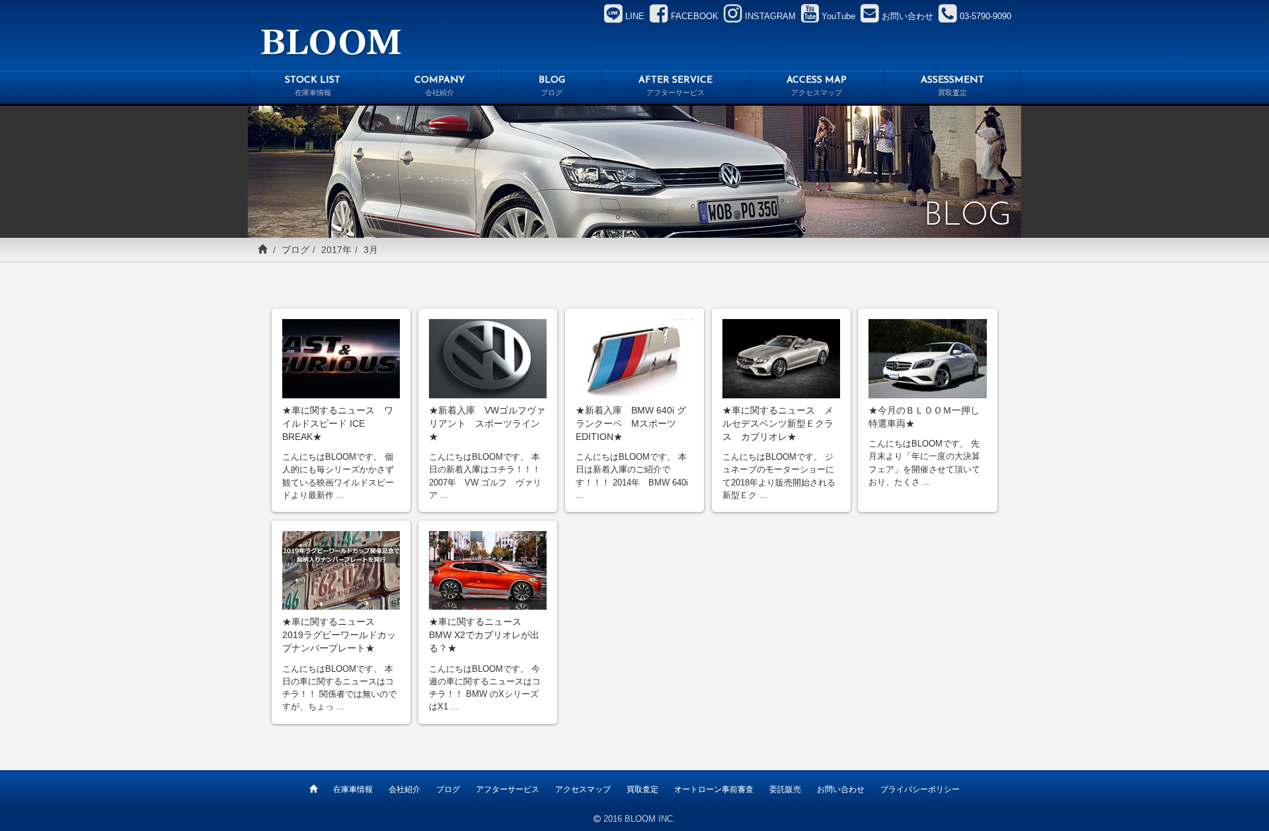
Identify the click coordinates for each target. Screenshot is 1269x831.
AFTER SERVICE (675, 86)
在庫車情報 (353, 789)
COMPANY (439, 86)
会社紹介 (404, 789)
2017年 (336, 249)
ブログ (295, 249)
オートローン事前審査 (713, 789)
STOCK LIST (312, 86)
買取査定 (642, 789)
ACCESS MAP (817, 86)
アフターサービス (507, 789)
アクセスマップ (583, 789)
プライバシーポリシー (920, 789)
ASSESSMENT (952, 86)
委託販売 (785, 789)
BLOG (552, 86)
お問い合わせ (841, 789)
